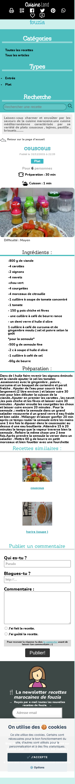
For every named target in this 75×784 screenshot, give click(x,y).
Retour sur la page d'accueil (26, 139)
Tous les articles (17, 55)
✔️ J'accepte (37, 757)
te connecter (50, 642)
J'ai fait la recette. (21, 628)
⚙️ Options (37, 767)
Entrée (10, 78)
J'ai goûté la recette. (23, 634)
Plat (8, 84)
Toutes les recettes (19, 50)
